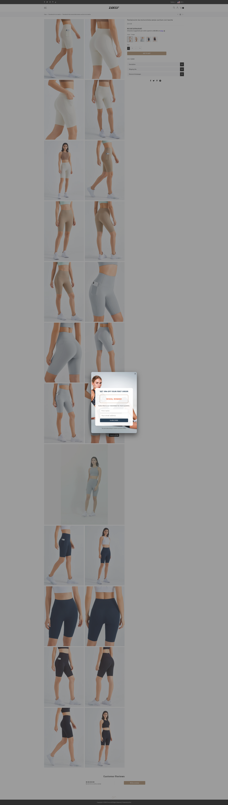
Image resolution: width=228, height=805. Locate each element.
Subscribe (114, 420)
